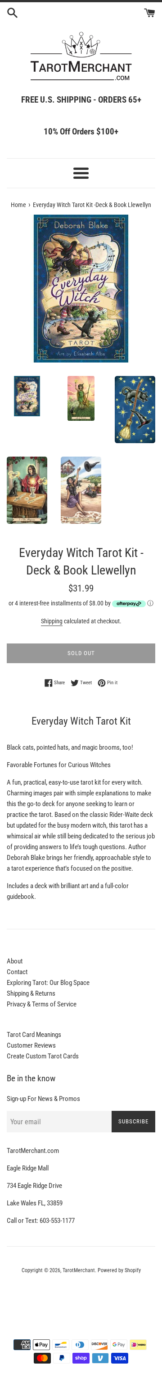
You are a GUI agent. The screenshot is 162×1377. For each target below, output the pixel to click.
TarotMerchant (79, 1270)
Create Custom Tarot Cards (43, 1056)
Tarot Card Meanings (34, 1035)
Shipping (52, 621)
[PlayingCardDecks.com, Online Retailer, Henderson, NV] (81, 1295)
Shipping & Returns (31, 993)
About (14, 961)
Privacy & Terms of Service (41, 1004)
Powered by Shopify (119, 1270)
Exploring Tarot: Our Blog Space (48, 983)
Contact (17, 972)
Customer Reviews (31, 1045)
